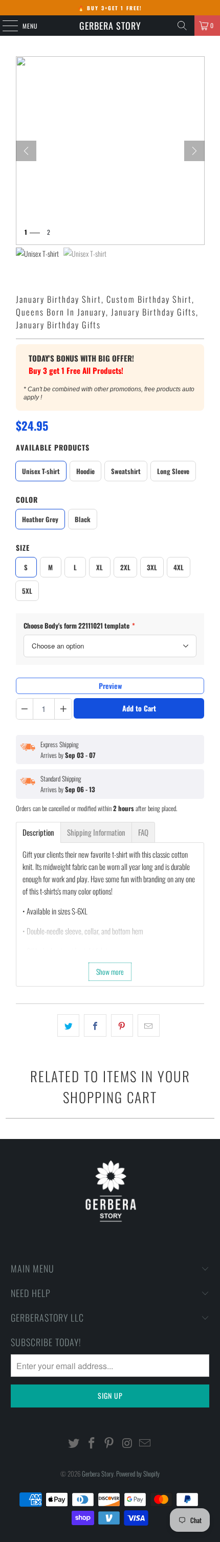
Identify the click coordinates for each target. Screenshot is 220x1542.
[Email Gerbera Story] (145, 1443)
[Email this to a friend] (149, 1025)
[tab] (38, 832)
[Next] (194, 151)
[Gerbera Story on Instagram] (127, 1443)
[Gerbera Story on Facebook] (91, 1443)
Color (27, 499)
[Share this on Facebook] (95, 1025)
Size (23, 547)
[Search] (182, 25)
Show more (110, 971)
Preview (110, 685)
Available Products (53, 447)
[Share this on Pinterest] (122, 1025)
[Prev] (26, 151)
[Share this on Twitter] (68, 1025)
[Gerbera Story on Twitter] (74, 1443)
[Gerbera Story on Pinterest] (109, 1443)
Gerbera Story (110, 25)
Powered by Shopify (138, 1473)
